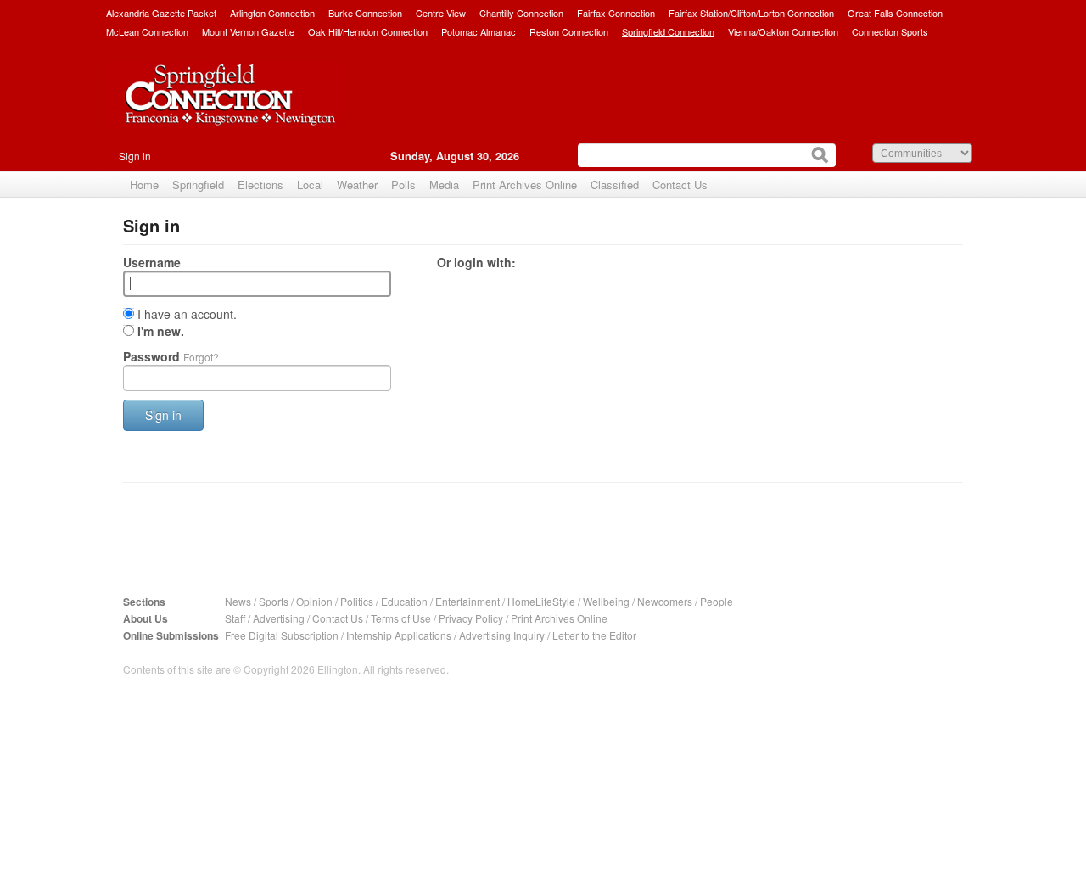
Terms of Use (401, 618)
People (716, 601)
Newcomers (664, 601)
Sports (273, 601)
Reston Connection (568, 31)
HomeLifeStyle (541, 601)
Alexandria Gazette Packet (161, 13)
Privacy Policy (471, 618)
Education (404, 601)
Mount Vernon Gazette (248, 31)
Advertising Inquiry (502, 635)
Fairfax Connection (616, 13)
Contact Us (680, 184)
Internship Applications (398, 635)
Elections (260, 184)
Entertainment (467, 601)
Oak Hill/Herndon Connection (368, 31)
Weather (357, 184)
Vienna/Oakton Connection (783, 31)
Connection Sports (890, 31)
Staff (235, 618)
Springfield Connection (668, 31)
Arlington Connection (272, 13)
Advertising (279, 618)
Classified (615, 184)
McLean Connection (147, 31)
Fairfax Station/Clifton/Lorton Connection (751, 13)
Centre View (441, 13)
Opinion (314, 601)
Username (152, 262)
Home (144, 184)
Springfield (198, 184)
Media (444, 184)
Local (310, 184)
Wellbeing (606, 601)
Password (171, 356)
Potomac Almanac (478, 31)
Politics (356, 601)
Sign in (135, 155)
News (238, 601)
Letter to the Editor (594, 635)
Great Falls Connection (895, 13)
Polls (403, 184)
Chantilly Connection (521, 13)
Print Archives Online (525, 184)
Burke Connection (365, 13)
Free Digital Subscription (282, 635)
